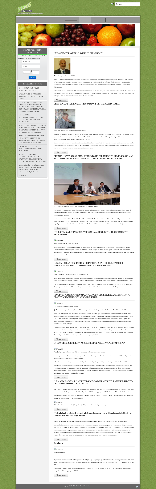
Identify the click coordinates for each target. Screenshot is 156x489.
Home (20, 20)
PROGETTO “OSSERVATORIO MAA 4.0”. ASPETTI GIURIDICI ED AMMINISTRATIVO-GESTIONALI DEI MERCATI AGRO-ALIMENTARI (32, 139)
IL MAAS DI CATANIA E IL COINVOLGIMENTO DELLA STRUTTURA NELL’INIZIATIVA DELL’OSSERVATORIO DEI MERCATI (32, 157)
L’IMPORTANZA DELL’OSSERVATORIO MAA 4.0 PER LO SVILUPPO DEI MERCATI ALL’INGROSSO (32, 118)
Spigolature (22, 175)
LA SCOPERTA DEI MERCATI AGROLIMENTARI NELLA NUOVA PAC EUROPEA (31, 148)
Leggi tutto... (61, 100)
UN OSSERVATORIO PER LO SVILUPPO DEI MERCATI (29, 89)
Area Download (98, 20)
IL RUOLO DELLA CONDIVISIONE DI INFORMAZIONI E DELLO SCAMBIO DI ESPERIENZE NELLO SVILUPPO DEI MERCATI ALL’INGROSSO (32, 128)
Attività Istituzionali (53, 20)
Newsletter (85, 20)
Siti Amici (110, 20)
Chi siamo (29, 20)
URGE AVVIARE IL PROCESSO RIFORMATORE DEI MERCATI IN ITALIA (31, 96)
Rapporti (39, 20)
